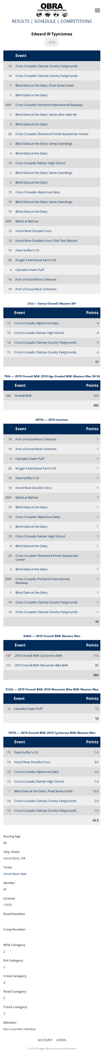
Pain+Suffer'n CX (27, 250)
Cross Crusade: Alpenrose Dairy (37, 192)
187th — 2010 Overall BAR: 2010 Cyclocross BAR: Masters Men (52, 733)
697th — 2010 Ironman (52, 420)
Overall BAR (23, 395)
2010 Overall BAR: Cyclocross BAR (38, 655)
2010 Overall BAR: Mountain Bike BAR (41, 665)
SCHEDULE (45, 21)
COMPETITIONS (76, 21)
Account (45, 1040)
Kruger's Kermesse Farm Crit (35, 260)
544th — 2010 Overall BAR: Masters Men (51, 636)
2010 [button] (52, 42)
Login (61, 1040)
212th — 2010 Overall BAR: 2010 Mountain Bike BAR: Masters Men (52, 689)
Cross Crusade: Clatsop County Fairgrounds (46, 66)
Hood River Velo (15, 874)
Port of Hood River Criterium (35, 279)
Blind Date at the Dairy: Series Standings (43, 143)
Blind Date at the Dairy (31, 95)
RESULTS (20, 21)
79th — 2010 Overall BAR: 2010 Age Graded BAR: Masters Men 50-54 (52, 376)
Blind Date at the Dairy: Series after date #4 (45, 114)
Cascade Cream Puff (29, 269)
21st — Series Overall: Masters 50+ (52, 303)
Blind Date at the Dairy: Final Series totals (44, 85)
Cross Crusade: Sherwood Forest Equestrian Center (52, 134)
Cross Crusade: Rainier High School (40, 163)
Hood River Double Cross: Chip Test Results (46, 240)
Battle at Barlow (26, 221)
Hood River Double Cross (33, 231)
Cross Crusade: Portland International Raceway (49, 105)
